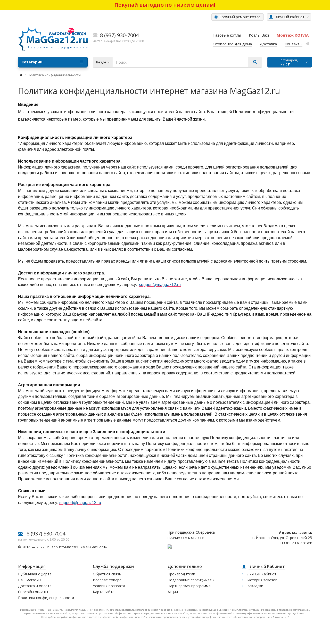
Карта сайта (103, 591)
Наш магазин (29, 579)
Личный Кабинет (261, 574)
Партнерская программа (189, 585)
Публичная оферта (35, 574)
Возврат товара (107, 579)
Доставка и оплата (35, 585)
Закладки (254, 585)
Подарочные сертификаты (191, 579)
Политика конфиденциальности (46, 597)
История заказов (261, 579)
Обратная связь (107, 574)
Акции (173, 591)
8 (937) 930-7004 (46, 533)
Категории (32, 62)
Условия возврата (109, 585)
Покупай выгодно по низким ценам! (165, 4)
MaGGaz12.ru (93, 546)
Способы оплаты (33, 591)
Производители (181, 574)
